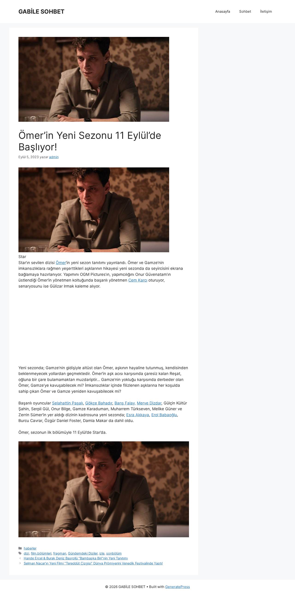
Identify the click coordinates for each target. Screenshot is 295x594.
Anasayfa (222, 11)
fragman (59, 553)
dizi (26, 553)
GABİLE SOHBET (41, 11)
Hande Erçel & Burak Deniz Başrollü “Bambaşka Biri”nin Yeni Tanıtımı (76, 558)
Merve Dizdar (149, 403)
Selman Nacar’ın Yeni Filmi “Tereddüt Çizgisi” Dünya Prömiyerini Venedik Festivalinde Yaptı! (93, 563)
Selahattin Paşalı (67, 403)
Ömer (61, 262)
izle (101, 553)
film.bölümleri (41, 553)
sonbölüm (114, 553)
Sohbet (245, 11)
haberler (30, 548)
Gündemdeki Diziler (82, 553)
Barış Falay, (125, 403)
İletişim (266, 11)
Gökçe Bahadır (98, 403)
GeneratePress (177, 587)
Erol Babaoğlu (164, 415)
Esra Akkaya (137, 415)
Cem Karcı (137, 280)
